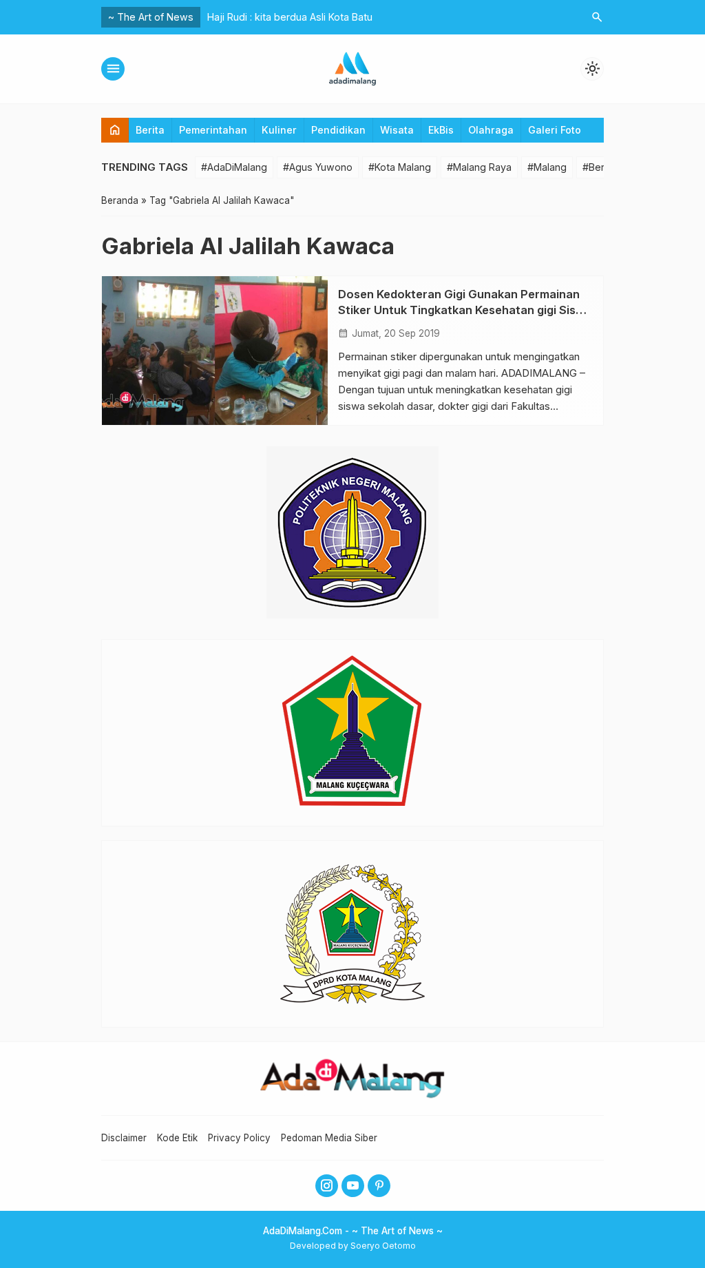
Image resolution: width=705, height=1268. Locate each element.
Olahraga (491, 130)
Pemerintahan (213, 130)
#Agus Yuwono (317, 167)
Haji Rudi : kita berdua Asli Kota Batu (289, 17)
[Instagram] (326, 1185)
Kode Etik (177, 1137)
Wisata (397, 130)
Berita (150, 130)
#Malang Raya (479, 167)
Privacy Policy (239, 1137)
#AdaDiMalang (234, 167)
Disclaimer (124, 1137)
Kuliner (279, 130)
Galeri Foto (554, 130)
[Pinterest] (379, 1185)
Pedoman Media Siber (329, 1137)
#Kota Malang (399, 167)
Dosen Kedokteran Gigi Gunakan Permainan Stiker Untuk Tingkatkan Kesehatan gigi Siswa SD (465, 310)
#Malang (547, 167)
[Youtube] (352, 1185)
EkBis (441, 130)
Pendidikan (338, 130)
